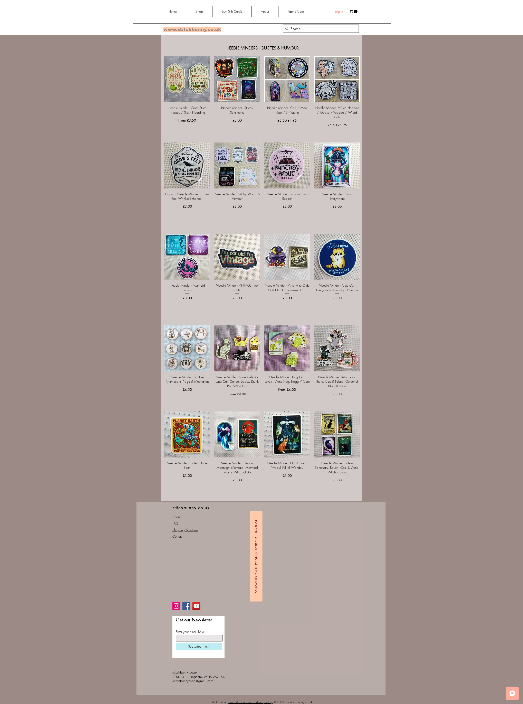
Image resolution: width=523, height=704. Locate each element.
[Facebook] (186, 606)
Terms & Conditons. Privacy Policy (250, 702)
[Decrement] (167, 215)
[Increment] (206, 215)
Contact (177, 536)
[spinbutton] (187, 215)
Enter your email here (190, 631)
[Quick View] (187, 79)
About (176, 517)
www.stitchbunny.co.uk (192, 29)
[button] (353, 11)
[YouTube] (196, 606)
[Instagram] (176, 606)
